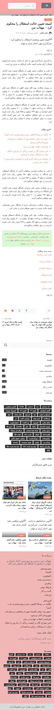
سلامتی (49, 376)
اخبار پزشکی (46, 288)
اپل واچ (27, 415)
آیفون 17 (33, 410)
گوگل (48, 450)
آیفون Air (23, 410)
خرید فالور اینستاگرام (42, 465)
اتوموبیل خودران (11, 410)
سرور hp (9, 426)
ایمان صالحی (44, 33)
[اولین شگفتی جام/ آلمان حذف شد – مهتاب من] (14, 528)
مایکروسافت (46, 438)
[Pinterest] (12, 310)
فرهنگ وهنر (36, 240)
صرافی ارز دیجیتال (16, 430)
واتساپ (15, 442)
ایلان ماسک (17, 415)
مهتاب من (39, 54)
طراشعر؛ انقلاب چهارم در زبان (36, 147)
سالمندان (19, 426)
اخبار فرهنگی (46, 275)
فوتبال (37, 434)
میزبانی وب (46, 442)
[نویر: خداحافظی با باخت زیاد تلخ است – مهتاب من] (40, 528)
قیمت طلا (17, 434)
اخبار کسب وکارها (44, 255)
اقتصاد (18, 237)
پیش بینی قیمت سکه (29, 446)
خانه (50, 15)
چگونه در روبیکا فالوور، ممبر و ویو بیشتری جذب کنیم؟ (26, 134)
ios (37, 407)
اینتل (9, 415)
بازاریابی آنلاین (24, 418)
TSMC (22, 407)
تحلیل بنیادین (46, 422)
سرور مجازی (46, 430)
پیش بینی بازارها (45, 446)
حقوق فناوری (14, 422)
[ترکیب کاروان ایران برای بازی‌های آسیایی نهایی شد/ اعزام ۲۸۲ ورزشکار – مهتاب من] (40, 491)
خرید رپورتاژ (45, 642)
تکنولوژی (10, 237)
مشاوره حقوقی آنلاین (18, 438)
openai (30, 407)
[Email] (5, 310)
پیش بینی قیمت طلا (13, 446)
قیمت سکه (27, 434)
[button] (46, 5)
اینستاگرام (47, 418)
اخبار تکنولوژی (46, 282)
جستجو (49, 340)
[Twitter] (19, 310)
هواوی (37, 442)
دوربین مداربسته (45, 426)
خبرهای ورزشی (45, 261)
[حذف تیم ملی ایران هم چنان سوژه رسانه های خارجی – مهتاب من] (14, 491)
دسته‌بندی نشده (45, 371)
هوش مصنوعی (26, 442)
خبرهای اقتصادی (45, 268)
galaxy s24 (46, 407)
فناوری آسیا (46, 434)
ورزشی (48, 19)
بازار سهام (36, 418)
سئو (27, 426)
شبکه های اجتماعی (32, 430)
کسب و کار (47, 387)
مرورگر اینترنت (33, 438)
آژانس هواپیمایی (45, 410)
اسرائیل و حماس (44, 415)
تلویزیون (35, 422)
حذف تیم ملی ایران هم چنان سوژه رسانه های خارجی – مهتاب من (14, 505)
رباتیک (34, 426)
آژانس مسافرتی (11, 407)
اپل (35, 415)
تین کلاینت (26, 422)
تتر (16, 418)
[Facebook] (26, 310)
